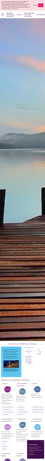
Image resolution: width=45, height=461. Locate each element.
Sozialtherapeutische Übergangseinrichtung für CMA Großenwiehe (38, 407)
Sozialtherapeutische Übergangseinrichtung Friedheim (38, 409)
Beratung (4, 441)
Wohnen (19, 15)
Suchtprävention (21, 409)
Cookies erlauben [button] (41, 5)
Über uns (2, 14)
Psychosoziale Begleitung (23, 412)
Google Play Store (8, 357)
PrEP (4, 444)
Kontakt (4, 448)
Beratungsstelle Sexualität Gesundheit (29, 14)
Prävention (5, 446)
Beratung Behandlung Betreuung (10, 14)
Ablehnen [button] (35, 5)
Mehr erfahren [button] (15, 8)
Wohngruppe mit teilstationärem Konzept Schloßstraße (38, 412)
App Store (12, 356)
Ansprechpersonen (7, 409)
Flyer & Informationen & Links (8, 407)
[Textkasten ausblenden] (42, 442)
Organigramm (5, 414)
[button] (22, 414)
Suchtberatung (21, 407)
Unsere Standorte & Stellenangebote (8, 412)
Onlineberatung (22, 419)
